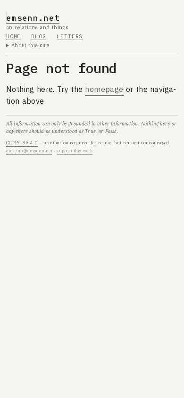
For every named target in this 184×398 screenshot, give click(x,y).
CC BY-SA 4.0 (22, 143)
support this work (74, 150)
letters (70, 36)
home (13, 36)
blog (38, 36)
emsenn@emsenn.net (29, 150)
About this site (30, 45)
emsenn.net (33, 17)
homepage (104, 89)
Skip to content (33, 11)
